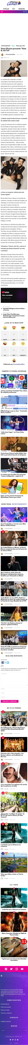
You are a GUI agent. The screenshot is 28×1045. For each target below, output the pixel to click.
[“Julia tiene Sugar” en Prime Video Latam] (14, 423)
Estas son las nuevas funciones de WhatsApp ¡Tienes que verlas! (12, 496)
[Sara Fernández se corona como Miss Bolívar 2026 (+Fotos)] (14, 514)
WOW (18, 388)
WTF (9, 472)
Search (25, 1030)
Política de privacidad (6, 1007)
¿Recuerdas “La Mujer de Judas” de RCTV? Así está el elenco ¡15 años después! (12, 815)
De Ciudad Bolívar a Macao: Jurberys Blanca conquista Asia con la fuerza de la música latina (14, 549)
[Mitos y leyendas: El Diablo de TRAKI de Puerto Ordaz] (14, 922)
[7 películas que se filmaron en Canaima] (14, 833)
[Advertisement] (14, 30)
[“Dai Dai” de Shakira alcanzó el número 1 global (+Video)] (14, 613)
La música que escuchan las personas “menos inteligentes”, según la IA (13, 475)
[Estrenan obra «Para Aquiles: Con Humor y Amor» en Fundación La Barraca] (14, 744)
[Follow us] (24, 11)
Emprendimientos (5, 1004)
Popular (6, 9)
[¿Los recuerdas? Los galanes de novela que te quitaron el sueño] (14, 773)
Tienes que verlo (12, 388)
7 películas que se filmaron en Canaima (14, 909)
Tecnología (4, 388)
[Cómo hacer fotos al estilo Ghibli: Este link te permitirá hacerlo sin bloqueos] (14, 444)
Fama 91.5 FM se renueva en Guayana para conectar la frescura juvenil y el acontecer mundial (13, 648)
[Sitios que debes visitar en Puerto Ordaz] (14, 863)
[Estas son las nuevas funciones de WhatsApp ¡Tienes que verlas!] (14, 486)
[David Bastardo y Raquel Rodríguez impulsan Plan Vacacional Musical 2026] (14, 718)
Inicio (11, 1043)
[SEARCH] (26, 11)
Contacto (16, 1043)
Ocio (2, 408)
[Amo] (6, 531)
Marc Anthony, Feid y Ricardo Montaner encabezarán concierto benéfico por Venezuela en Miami (12, 574)
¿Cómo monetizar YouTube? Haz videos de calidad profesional (14, 391)
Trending (21, 9)
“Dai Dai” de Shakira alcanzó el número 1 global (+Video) (11, 623)
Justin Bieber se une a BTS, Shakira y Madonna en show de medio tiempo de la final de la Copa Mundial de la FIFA (14, 599)
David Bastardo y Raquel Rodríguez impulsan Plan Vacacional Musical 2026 (13, 729)
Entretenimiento (11, 429)
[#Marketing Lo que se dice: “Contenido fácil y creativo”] (14, 402)
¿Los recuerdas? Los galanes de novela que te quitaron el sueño (14, 785)
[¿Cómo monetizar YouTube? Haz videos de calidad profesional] (14, 381)
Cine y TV (3, 429)
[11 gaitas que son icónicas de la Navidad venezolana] (14, 947)
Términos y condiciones (6, 1013)
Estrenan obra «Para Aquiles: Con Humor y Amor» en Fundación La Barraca (12, 755)
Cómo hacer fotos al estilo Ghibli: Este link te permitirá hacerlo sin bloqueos (13, 454)
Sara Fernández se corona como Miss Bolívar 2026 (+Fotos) (13, 524)
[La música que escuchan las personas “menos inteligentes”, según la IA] (14, 465)
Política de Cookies (5, 1010)
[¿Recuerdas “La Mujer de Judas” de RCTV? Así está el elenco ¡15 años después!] (14, 802)
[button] (2, 663)
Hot (13, 9)
